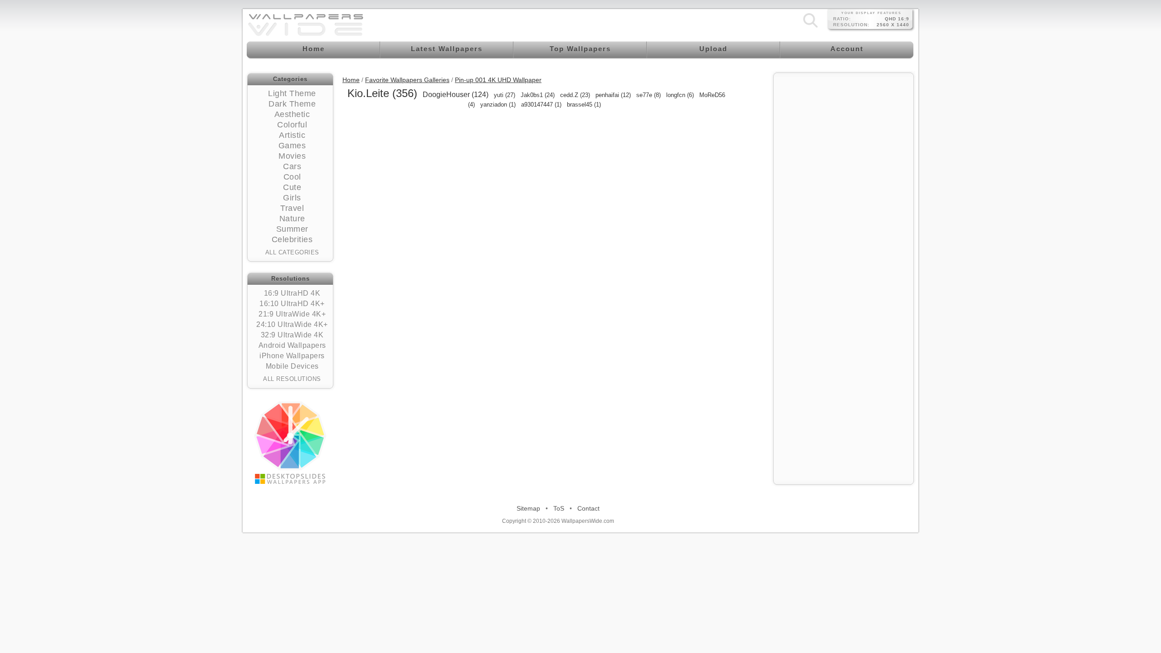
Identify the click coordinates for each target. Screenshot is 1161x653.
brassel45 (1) (584, 104)
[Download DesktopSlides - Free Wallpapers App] (290, 443)
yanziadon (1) (498, 104)
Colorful (292, 124)
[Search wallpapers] (810, 27)
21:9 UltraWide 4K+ (292, 314)
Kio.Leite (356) (382, 93)
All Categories (292, 252)
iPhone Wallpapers (292, 356)
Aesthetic (292, 114)
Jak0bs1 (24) (538, 95)
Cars (292, 166)
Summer (292, 229)
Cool (292, 176)
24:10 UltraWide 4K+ (292, 324)
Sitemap (528, 508)
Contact (588, 508)
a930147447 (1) (541, 104)
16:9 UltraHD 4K (292, 293)
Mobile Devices (292, 366)
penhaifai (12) (613, 95)
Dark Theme (292, 103)
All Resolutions (292, 378)
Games (292, 145)
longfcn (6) (680, 95)
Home (351, 79)
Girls (292, 197)
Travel (292, 208)
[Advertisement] (844, 134)
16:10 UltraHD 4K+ (292, 303)
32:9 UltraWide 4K (292, 335)
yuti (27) (504, 95)
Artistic (292, 135)
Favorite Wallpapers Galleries (407, 79)
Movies (292, 156)
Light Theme (292, 93)
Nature (292, 218)
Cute (292, 187)
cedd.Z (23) (575, 95)
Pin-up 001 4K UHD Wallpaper (498, 79)
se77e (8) (648, 95)
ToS (558, 508)
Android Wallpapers (292, 345)
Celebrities (292, 239)
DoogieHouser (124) (455, 94)
